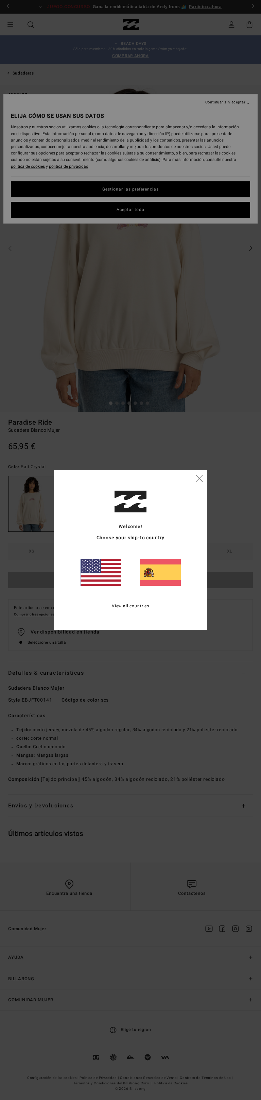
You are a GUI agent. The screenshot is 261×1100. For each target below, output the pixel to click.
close (199, 478)
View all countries (130, 606)
